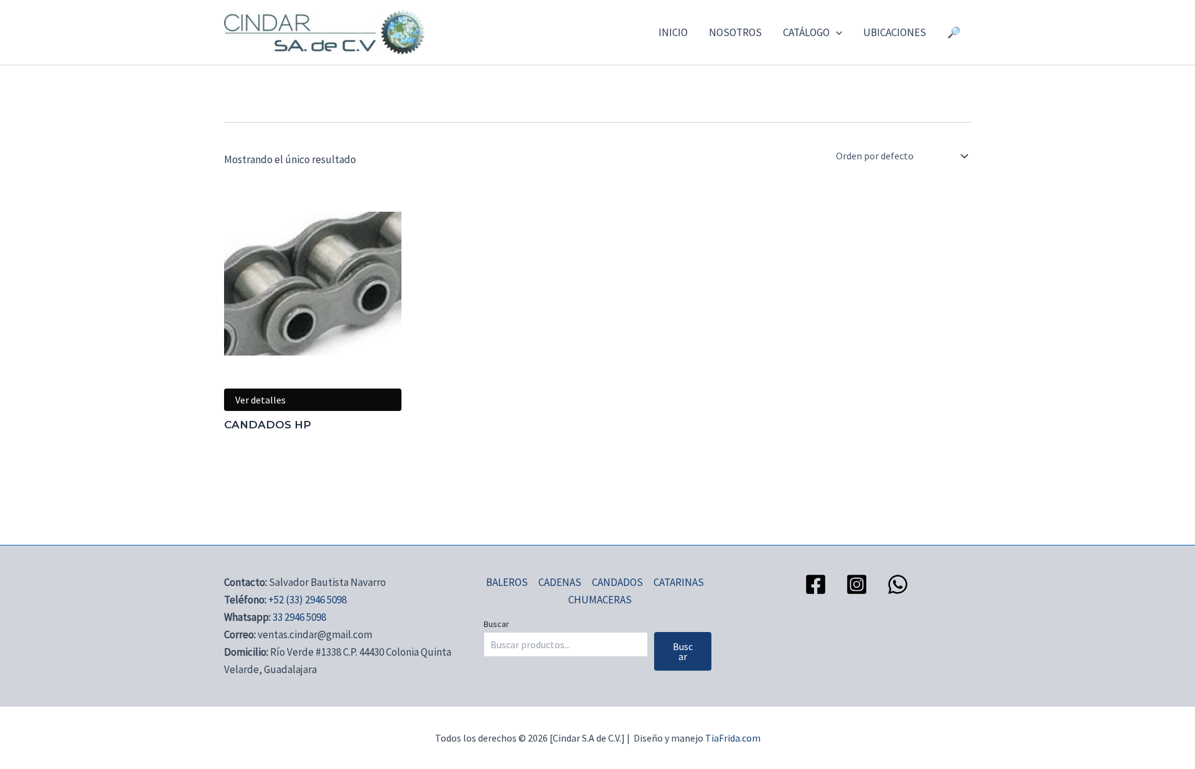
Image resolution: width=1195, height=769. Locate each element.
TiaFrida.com (733, 738)
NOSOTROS (735, 32)
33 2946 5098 (299, 617)
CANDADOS (617, 582)
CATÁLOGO (806, 32)
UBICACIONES (894, 32)
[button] (836, 32)
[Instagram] (857, 584)
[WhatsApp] (898, 584)
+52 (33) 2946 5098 (307, 599)
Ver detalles (260, 400)
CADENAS (559, 582)
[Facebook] (816, 584)
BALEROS (507, 582)
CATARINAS (679, 582)
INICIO (673, 32)
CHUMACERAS (600, 599)
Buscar (496, 624)
